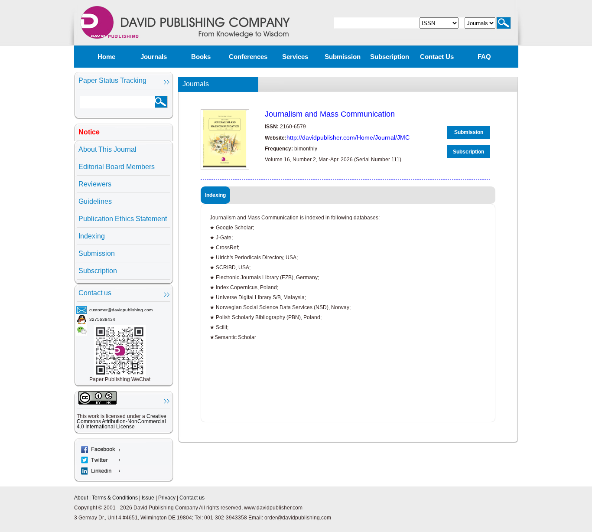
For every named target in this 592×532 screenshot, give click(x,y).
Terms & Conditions (115, 498)
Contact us (437, 56)
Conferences (248, 56)
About (81, 498)
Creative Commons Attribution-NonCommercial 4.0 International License (121, 421)
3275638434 (102, 319)
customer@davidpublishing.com (121, 309)
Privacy (167, 498)
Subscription (389, 56)
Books (201, 56)
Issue (148, 498)
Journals (153, 56)
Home (106, 56)
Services (295, 56)
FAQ (484, 56)
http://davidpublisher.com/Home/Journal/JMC (348, 137)
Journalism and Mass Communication (330, 114)
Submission (343, 56)
